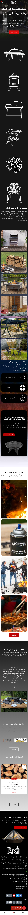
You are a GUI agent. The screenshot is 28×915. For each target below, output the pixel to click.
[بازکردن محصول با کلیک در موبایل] (26, 2)
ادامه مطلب (14, 792)
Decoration (14, 779)
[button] (26, 677)
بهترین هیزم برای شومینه (14, 782)
